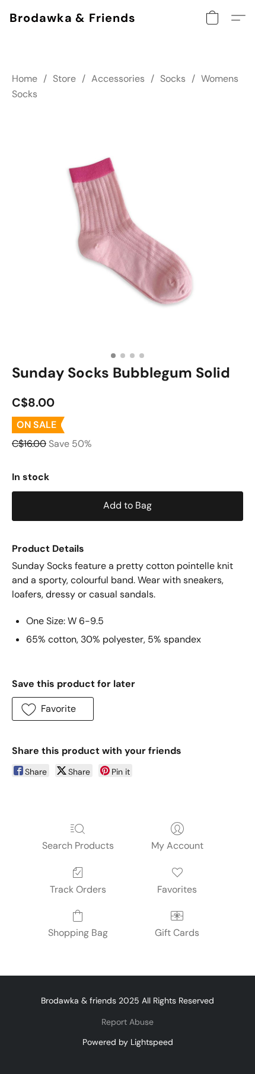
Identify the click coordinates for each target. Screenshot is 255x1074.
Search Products (78, 845)
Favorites (177, 889)
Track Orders (78, 889)
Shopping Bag (78, 932)
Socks (173, 78)
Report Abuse (127, 1022)
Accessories (118, 78)
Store (64, 78)
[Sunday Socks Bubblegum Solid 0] (127, 230)
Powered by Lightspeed (127, 1042)
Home (24, 78)
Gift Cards (177, 932)
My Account (177, 845)
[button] (72, 18)
